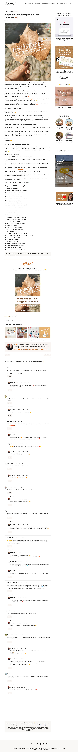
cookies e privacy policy (43, 749)
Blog (57, 3)
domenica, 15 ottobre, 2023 (22, 687)
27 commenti (13, 19)
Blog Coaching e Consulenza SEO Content (44, 3)
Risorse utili (62, 3)
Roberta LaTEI (10, 537)
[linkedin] (34, 744)
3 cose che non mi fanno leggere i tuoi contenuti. (69, 128)
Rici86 (8, 396)
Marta (8, 611)
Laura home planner (12, 582)
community (10, 11)
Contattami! (35, 349)
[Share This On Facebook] (12, 316)
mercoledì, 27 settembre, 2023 (23, 382)
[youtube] (37, 744)
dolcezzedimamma (12, 634)
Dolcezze (9, 510)
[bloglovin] (46, 744)
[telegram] (40, 744)
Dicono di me (28, 349)
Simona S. (8, 19)
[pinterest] (43, 744)
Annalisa (9, 367)
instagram (20, 169)
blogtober (13, 320)
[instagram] (31, 744)
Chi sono (31, 3)
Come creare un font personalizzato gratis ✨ (59, 142)
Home (25, 3)
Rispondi (9, 376)
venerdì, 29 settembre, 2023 (23, 561)
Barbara (9, 487)
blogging (8, 320)
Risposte (10, 380)
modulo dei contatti (40, 725)
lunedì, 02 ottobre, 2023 (21, 648)
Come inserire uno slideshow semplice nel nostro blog (69, 141)
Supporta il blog (44, 349)
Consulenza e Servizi (19, 349)
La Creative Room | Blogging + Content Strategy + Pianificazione (51, 748)
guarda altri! (64, 77)
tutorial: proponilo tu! (60, 128)
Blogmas (32, 99)
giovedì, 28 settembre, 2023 (22, 552)
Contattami (69, 3)
